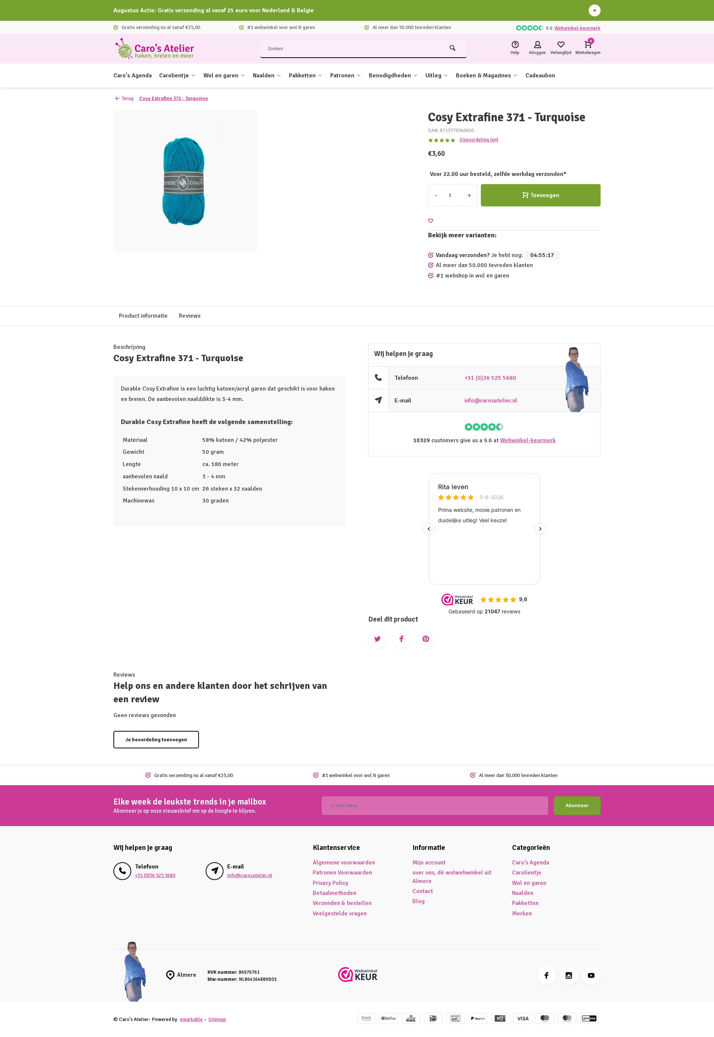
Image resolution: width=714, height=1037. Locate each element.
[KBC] (411, 1019)
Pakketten (302, 75)
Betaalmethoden (334, 893)
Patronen (342, 75)
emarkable (191, 1019)
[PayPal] (478, 1019)
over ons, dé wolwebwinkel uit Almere (451, 876)
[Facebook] (546, 975)
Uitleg (433, 75)
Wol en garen (220, 75)
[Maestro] (545, 1019)
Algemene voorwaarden (344, 862)
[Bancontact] (455, 1019)
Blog (418, 901)
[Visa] (522, 1019)
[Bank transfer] (366, 1019)
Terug (128, 98)
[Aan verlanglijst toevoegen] (430, 221)
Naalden (263, 75)
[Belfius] (388, 1019)
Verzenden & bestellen (342, 903)
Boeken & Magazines (483, 75)
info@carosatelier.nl (490, 400)
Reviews (189, 316)
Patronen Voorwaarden (342, 872)
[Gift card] (500, 1019)
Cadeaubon (540, 75)
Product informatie (143, 316)
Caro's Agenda (132, 75)
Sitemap (217, 1019)
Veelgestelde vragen (340, 913)
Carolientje (174, 75)
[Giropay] (589, 1019)
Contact (422, 891)
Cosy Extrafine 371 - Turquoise (173, 98)
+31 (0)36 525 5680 (490, 378)
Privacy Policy (330, 883)
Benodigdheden (390, 75)
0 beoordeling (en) (479, 140)
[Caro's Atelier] (158, 49)
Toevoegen (544, 195)
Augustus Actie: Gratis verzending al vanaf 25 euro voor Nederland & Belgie (213, 10)
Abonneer (577, 805)
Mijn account (429, 862)
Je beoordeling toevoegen (156, 739)
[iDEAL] (433, 1019)
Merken (522, 913)
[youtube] (591, 975)
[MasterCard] (567, 1019)
